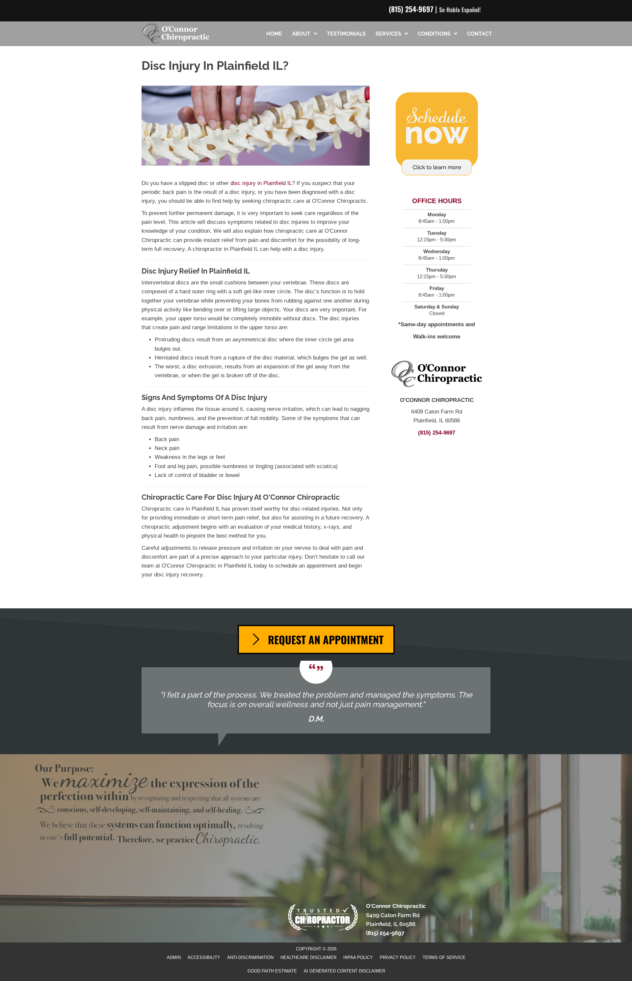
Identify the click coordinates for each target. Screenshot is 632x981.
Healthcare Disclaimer (308, 957)
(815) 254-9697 (411, 9)
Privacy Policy (398, 957)
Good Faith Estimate (272, 970)
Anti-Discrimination (250, 957)
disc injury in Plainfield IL (261, 183)
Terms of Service (444, 957)
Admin (174, 957)
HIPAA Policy (358, 957)
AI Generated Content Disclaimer (344, 970)
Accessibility (204, 957)
